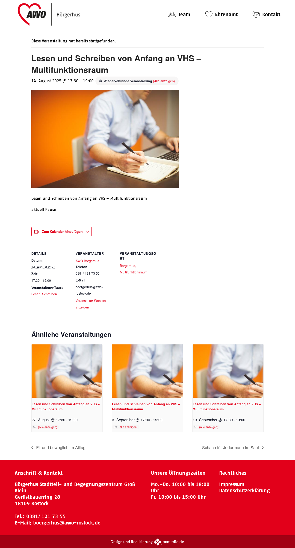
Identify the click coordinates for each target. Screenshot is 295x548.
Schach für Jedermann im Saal (231, 447)
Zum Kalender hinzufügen (62, 231)
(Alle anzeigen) (164, 81)
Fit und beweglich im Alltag (60, 447)
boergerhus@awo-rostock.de (66, 523)
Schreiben (49, 294)
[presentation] (67, 370)
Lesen (35, 294)
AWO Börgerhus (87, 260)
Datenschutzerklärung (244, 490)
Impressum (231, 484)
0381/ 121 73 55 (46, 516)
